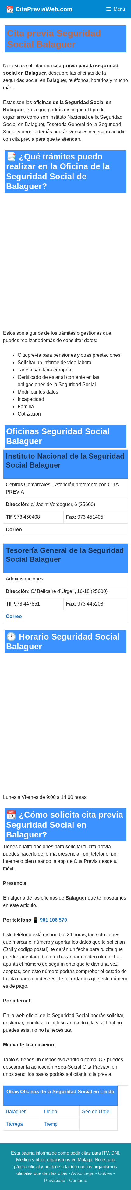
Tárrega (14, 1124)
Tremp (51, 1124)
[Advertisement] (65, 261)
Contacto (78, 1180)
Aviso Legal (82, 1173)
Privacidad (54, 1180)
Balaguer (16, 1111)
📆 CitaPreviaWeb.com (39, 9)
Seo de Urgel (96, 1111)
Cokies (105, 1173)
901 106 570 (53, 920)
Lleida (50, 1111)
